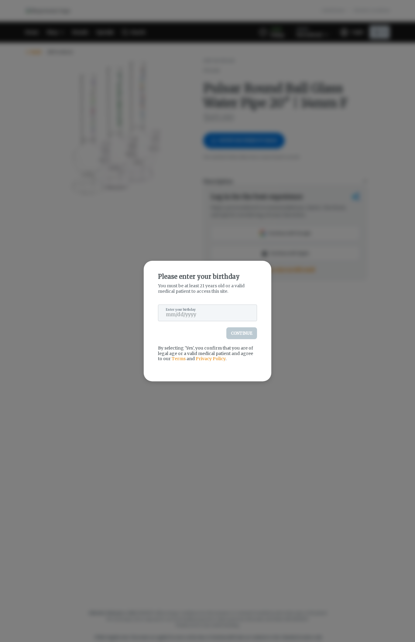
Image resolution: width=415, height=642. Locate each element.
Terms (179, 358)
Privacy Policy (210, 358)
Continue (241, 333)
